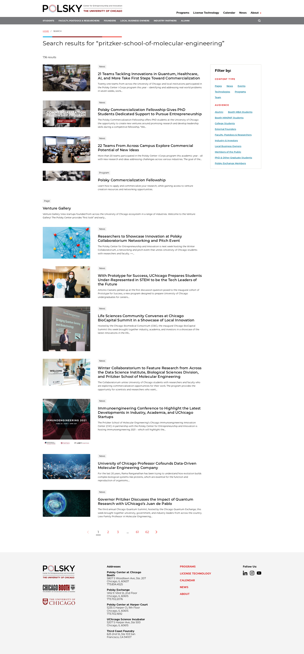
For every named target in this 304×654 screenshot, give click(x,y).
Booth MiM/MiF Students (229, 117)
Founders (110, 20)
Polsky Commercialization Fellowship (132, 180)
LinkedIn (245, 573)
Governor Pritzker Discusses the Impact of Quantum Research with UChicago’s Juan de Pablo (145, 501)
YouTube (259, 573)
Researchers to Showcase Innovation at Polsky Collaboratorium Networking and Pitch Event (140, 238)
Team (218, 97)
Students (48, 20)
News (243, 12)
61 (137, 532)
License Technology (206, 12)
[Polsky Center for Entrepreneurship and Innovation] (82, 8)
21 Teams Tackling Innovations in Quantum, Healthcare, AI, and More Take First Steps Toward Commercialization (149, 76)
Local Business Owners (134, 20)
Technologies (222, 91)
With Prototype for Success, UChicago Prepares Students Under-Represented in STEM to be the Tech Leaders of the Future (150, 279)
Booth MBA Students (240, 112)
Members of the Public (228, 152)
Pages (218, 86)
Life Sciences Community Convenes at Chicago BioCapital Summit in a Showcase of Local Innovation (146, 318)
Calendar (229, 12)
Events (241, 86)
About (255, 12)
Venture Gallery (57, 208)
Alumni (185, 20)
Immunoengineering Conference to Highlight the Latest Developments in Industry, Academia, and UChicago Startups (149, 412)
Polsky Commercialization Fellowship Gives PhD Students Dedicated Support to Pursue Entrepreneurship (150, 111)
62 (147, 532)
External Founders (225, 129)
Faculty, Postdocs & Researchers (79, 20)
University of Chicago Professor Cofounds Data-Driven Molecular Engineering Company (147, 465)
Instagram (252, 573)
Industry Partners (165, 20)
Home (46, 31)
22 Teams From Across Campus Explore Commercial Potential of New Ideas (145, 147)
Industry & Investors (226, 140)
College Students (225, 123)
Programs (182, 12)
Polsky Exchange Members (230, 163)
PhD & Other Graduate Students (233, 157)
